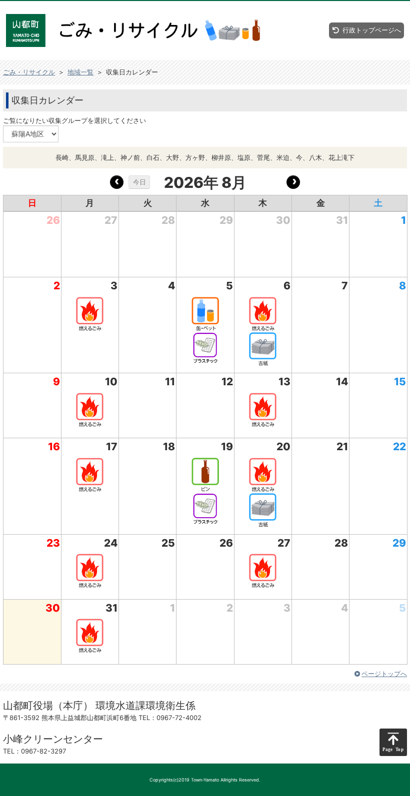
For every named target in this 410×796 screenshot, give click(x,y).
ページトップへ (384, 674)
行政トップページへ (371, 30)
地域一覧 (81, 72)
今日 (139, 182)
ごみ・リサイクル (29, 72)
